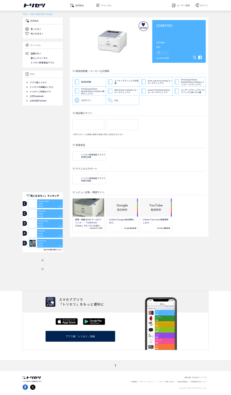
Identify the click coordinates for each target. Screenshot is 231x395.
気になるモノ (37, 33)
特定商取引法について (199, 382)
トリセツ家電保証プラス (42, 62)
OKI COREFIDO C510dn (41, 14)
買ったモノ (36, 29)
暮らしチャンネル (39, 58)
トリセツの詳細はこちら (41, 87)
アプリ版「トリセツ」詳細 (80, 336)
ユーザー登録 (183, 5)
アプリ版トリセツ (38, 82)
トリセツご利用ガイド (40, 91)
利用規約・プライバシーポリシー (143, 382)
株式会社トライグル (199, 377)
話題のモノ (36, 53)
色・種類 (164, 53)
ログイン (204, 5)
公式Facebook (37, 96)
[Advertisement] (43, 129)
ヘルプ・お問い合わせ (166, 382)
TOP (25, 14)
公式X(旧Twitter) (38, 100)
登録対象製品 (182, 382)
